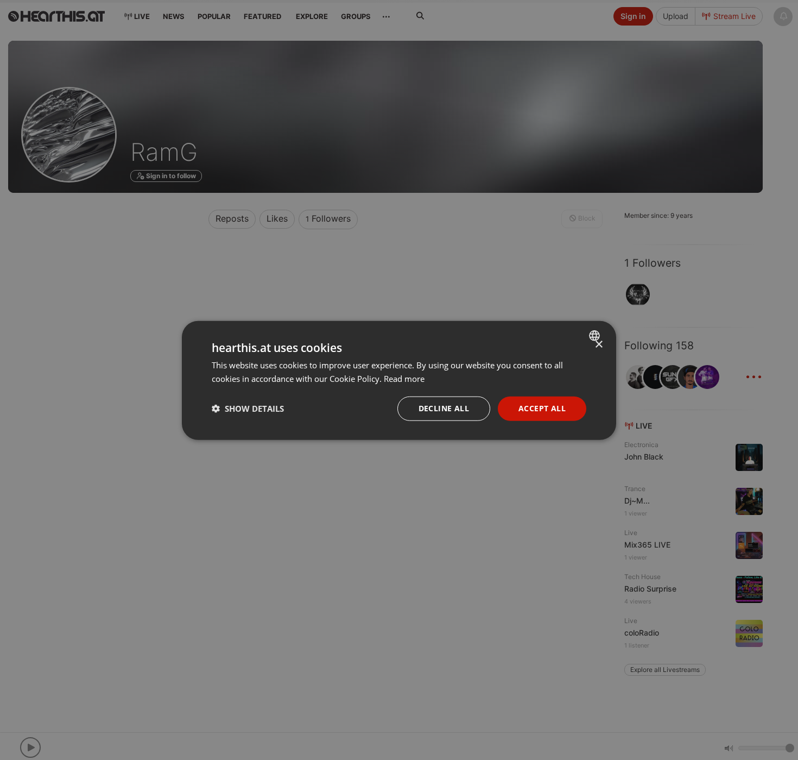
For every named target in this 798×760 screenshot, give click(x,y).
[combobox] (596, 335)
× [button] (598, 344)
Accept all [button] (542, 408)
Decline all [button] (444, 408)
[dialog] (399, 380)
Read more (404, 378)
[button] (248, 408)
